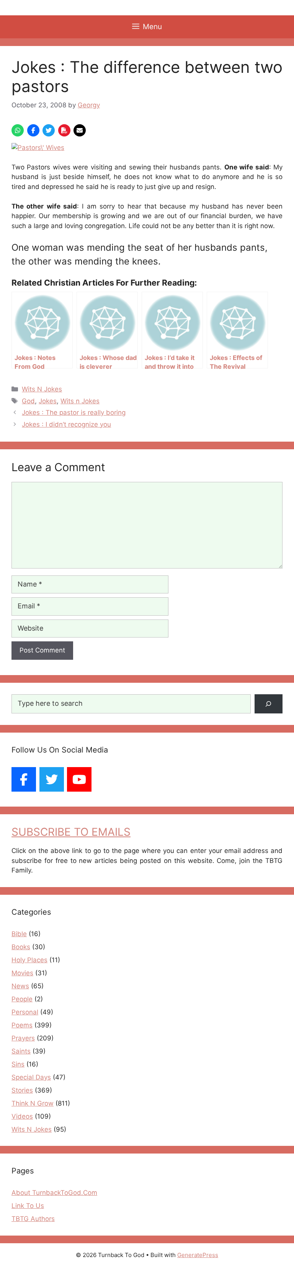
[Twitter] (51, 779)
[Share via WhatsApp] (17, 130)
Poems (22, 1025)
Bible (19, 934)
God (28, 401)
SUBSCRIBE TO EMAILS (71, 831)
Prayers (23, 1038)
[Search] (269, 704)
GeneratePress (197, 1255)
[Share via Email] (80, 130)
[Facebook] (23, 779)
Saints (21, 1051)
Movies (22, 973)
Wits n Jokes (80, 401)
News (20, 986)
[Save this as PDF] (64, 130)
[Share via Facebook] (33, 130)
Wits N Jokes (42, 389)
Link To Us (27, 1205)
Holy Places (29, 960)
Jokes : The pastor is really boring (74, 412)
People (22, 999)
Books (20, 947)
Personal (24, 1012)
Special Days (31, 1077)
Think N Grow (32, 1103)
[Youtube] (79, 779)
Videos (22, 1116)
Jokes (48, 401)
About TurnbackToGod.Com (54, 1192)
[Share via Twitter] (48, 130)
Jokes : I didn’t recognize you (66, 424)
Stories (22, 1090)
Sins (17, 1064)
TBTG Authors (33, 1219)
